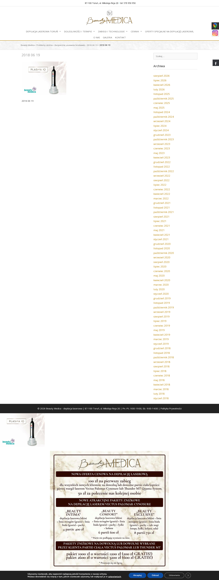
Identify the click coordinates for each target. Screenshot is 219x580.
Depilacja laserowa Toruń (42, 31)
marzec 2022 (161, 198)
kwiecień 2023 (161, 157)
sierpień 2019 (161, 316)
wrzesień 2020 (161, 257)
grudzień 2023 (162, 135)
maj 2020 (159, 275)
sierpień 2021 (161, 216)
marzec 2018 (161, 389)
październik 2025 (163, 98)
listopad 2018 (161, 353)
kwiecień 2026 (161, 85)
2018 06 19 (92, 45)
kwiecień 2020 (161, 280)
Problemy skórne (44, 45)
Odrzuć (155, 575)
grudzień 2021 (162, 203)
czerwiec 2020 (161, 271)
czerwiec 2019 (161, 325)
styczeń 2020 (161, 293)
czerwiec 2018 (161, 375)
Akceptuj (137, 575)
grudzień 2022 (162, 162)
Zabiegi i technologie (111, 31)
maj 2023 (159, 153)
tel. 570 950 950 (128, 3)
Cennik (135, 31)
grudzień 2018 (162, 348)
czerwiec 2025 (161, 103)
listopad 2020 (161, 248)
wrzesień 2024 (161, 121)
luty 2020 (159, 289)
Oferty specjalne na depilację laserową (169, 31)
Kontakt (120, 37)
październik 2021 (163, 212)
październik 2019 (163, 307)
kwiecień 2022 (161, 194)
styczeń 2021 (161, 239)
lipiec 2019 (159, 321)
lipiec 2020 (159, 266)
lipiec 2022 (159, 184)
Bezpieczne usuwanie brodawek (70, 45)
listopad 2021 (161, 207)
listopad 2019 (161, 303)
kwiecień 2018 (161, 384)
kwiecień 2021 (161, 234)
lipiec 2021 (159, 221)
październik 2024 (163, 116)
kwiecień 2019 (161, 334)
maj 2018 (159, 380)
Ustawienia (174, 575)
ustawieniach (114, 576)
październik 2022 (163, 171)
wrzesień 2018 (161, 362)
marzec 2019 (161, 339)
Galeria (107, 37)
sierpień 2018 (161, 366)
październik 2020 (163, 253)
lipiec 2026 (159, 80)
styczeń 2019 (161, 343)
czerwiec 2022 (161, 189)
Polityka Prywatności (171, 408)
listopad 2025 (161, 94)
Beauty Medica (28, 45)
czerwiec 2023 (161, 148)
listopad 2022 (161, 166)
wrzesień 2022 (161, 175)
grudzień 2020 (162, 244)
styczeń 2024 (161, 130)
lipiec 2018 (159, 371)
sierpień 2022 (161, 180)
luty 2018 (159, 393)
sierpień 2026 (161, 75)
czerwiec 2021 (161, 225)
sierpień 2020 (161, 262)
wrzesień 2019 (161, 312)
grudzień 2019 (162, 298)
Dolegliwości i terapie (78, 31)
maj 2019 (159, 330)
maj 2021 (159, 230)
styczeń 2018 (161, 398)
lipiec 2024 (159, 125)
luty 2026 (159, 89)
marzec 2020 (161, 284)
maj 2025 (159, 107)
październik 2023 (163, 139)
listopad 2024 (161, 112)
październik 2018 (163, 357)
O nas (96, 37)
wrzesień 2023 (161, 144)
